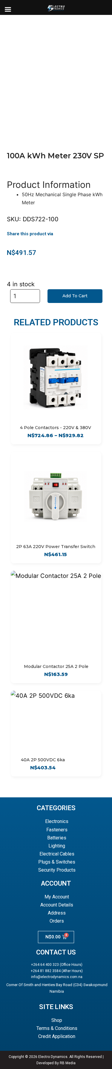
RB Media (68, 1063)
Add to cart (75, 295)
